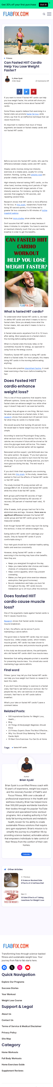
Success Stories (10, 988)
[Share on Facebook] (19, 93)
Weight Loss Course (12, 1000)
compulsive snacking (27, 569)
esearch (8, 621)
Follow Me (26, 854)
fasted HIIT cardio (20, 747)
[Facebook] (4, 967)
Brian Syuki (18, 78)
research (8, 417)
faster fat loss (33, 114)
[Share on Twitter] (26, 93)
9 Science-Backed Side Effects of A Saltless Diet (32, 881)
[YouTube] (27, 967)
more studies (18, 218)
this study (21, 205)
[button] (44, 14)
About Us (6, 1014)
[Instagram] (19, 967)
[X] (12, 967)
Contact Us (7, 1020)
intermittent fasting (33, 368)
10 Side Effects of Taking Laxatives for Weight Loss (32, 898)
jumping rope (36, 175)
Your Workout (9, 994)
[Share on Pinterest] (33, 93)
